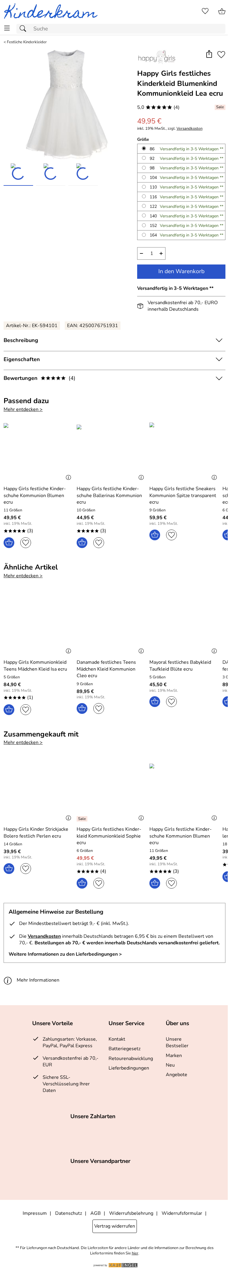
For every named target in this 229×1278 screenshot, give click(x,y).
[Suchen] (24, 29)
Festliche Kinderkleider (27, 42)
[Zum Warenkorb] (221, 11)
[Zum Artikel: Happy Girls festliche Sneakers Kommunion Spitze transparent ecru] (184, 450)
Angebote (176, 1074)
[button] (209, 54)
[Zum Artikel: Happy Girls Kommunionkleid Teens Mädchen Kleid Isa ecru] (39, 623)
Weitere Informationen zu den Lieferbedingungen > (65, 954)
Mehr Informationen (38, 980)
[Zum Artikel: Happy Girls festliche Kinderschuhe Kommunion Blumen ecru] (39, 450)
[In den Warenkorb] (9, 542)
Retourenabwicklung (131, 1058)
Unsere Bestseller (177, 1042)
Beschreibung (21, 340)
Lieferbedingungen (129, 1068)
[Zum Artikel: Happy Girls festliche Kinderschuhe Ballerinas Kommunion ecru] (112, 450)
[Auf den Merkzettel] (221, 54)
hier (135, 1253)
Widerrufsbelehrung (131, 1213)
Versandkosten (189, 128)
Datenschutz (68, 1213)
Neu (170, 1065)
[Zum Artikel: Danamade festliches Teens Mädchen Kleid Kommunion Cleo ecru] (112, 623)
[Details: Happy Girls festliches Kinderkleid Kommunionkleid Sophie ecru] (83, 818)
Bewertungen (39, 378)
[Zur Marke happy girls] (156, 56)
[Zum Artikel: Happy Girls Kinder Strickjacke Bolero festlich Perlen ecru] (39, 790)
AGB (95, 1213)
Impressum (35, 1213)
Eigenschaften (22, 359)
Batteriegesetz (124, 1048)
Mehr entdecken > (23, 409)
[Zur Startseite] (53, 11)
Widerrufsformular (182, 1213)
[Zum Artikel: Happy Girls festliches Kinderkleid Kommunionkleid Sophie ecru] (112, 790)
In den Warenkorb (181, 271)
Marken (174, 1055)
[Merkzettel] (205, 11)
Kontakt (117, 1039)
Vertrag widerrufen (114, 1226)
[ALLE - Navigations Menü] (7, 28)
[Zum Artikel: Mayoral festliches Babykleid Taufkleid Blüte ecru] (184, 623)
